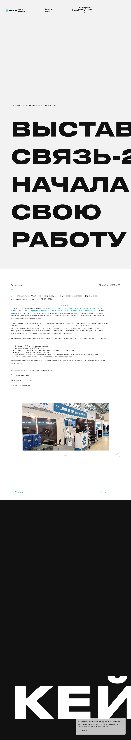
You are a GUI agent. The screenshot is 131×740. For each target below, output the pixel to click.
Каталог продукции (21, 10)
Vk (12, 289)
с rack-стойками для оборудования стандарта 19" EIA (76, 311)
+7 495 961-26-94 (85, 7)
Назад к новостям (66, 492)
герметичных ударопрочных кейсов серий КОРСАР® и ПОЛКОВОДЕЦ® (66, 308)
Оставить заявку (48, 10)
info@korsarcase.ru (85, 9)
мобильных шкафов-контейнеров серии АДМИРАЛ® (39, 311)
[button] (13, 455)
